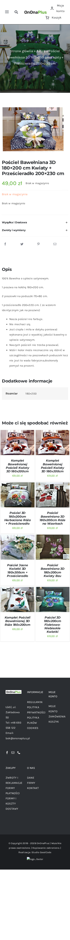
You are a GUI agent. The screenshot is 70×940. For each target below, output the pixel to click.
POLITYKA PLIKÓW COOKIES (33, 723)
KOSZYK (54, 721)
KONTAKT (33, 788)
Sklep (41, 51)
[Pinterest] (38, 244)
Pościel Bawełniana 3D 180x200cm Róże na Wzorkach (52, 518)
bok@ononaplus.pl (18, 738)
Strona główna (21, 51)
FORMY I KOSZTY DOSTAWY (12, 803)
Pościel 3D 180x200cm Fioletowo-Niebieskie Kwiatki (52, 625)
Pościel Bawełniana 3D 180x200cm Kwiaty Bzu (52, 570)
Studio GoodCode (41, 852)
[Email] (55, 244)
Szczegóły (10, 446)
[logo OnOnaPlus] (35, 10)
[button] (35, 222)
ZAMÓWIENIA (57, 716)
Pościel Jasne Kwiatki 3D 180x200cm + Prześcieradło (17, 570)
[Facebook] (5, 244)
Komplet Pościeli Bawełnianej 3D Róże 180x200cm (17, 621)
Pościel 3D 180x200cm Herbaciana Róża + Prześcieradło (17, 518)
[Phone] (18, 752)
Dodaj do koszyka (16, 439)
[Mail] (12, 752)
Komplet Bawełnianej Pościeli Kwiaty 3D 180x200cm (17, 466)
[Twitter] (21, 244)
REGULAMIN (34, 702)
